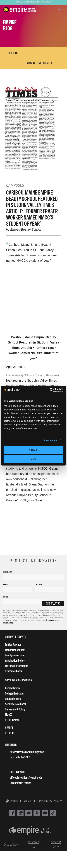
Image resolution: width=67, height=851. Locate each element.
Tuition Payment (13, 644)
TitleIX (8, 714)
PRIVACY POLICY (45, 801)
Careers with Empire (20, 783)
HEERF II (9, 728)
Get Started (53, 603)
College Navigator (14, 693)
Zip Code (38, 584)
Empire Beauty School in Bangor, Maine (29, 375)
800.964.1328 (17, 772)
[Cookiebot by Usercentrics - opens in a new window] (49, 390)
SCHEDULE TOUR (33, 845)
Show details (50, 440)
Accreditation (12, 688)
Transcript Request (15, 650)
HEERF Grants (12, 720)
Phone (5, 584)
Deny (33, 459)
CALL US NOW (11, 844)
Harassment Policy (15, 709)
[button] (59, 10)
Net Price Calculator (15, 704)
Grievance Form (13, 671)
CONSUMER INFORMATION (18, 680)
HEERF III (9, 733)
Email (5, 596)
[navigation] (20, 9)
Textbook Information (16, 666)
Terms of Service (51, 620)
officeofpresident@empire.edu (26, 777)
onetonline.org (13, 699)
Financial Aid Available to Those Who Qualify (33, 1)
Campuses (15, 185)
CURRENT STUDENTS (15, 637)
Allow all (33, 450)
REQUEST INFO (56, 845)
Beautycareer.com (14, 655)
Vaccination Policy (15, 660)
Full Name (7, 572)
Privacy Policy (8, 623)
